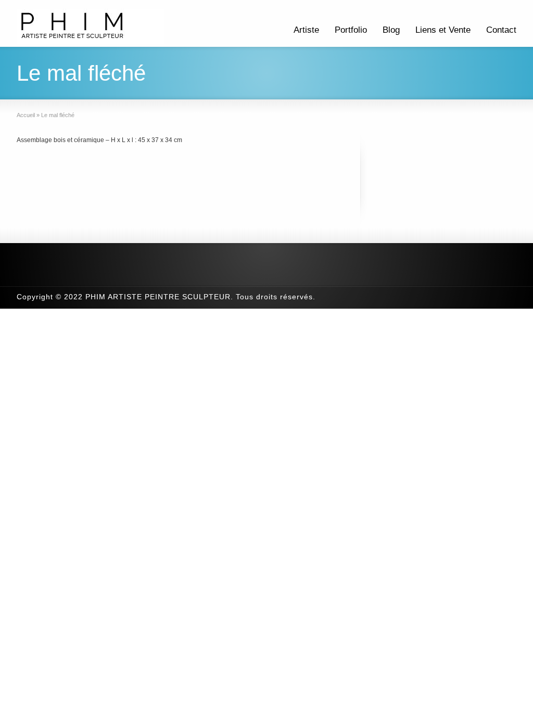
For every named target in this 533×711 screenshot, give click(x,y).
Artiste (306, 30)
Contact (501, 30)
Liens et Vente (443, 30)
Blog (391, 30)
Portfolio (351, 30)
